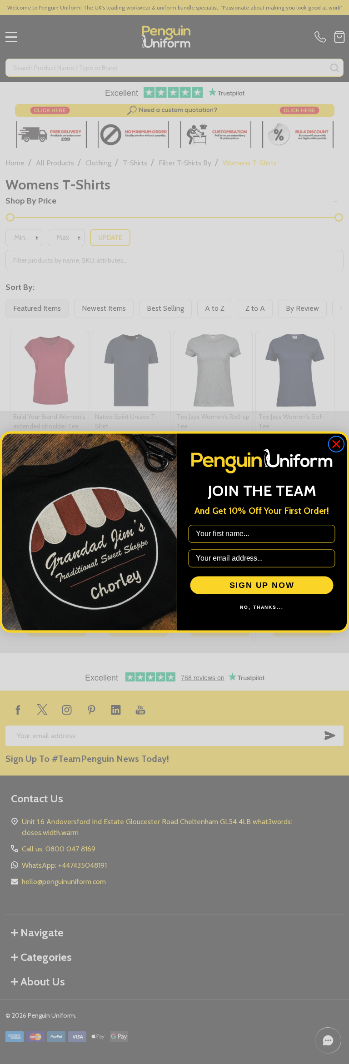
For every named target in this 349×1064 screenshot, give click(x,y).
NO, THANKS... (262, 607)
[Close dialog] (336, 444)
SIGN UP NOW (261, 585)
